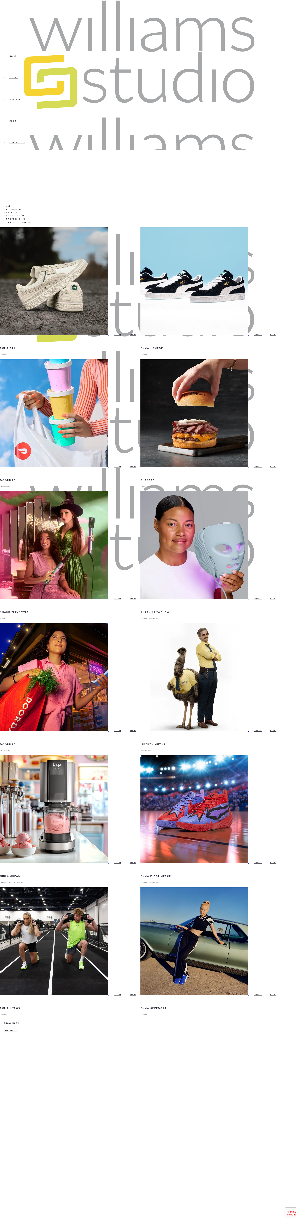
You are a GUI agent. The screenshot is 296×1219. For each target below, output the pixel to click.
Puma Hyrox (10, 1008)
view (133, 335)
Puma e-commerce (155, 876)
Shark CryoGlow (155, 612)
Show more (11, 1023)
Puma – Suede (151, 348)
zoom (117, 335)
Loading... (10, 1030)
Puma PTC (8, 348)
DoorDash (9, 480)
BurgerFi (148, 480)
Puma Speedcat (153, 1008)
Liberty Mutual (154, 744)
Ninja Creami (11, 876)
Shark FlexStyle (14, 612)
